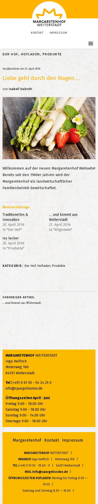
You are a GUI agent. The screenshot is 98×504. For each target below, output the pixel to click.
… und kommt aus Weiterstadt (63, 217)
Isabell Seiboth (20, 89)
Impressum (58, 32)
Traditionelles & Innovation (15, 217)
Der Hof (10, 54)
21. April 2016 (32, 68)
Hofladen (30, 54)
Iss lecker (11, 238)
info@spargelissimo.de (24, 388)
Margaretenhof (27, 440)
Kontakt (37, 32)
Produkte (52, 54)
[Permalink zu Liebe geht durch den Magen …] (49, 157)
